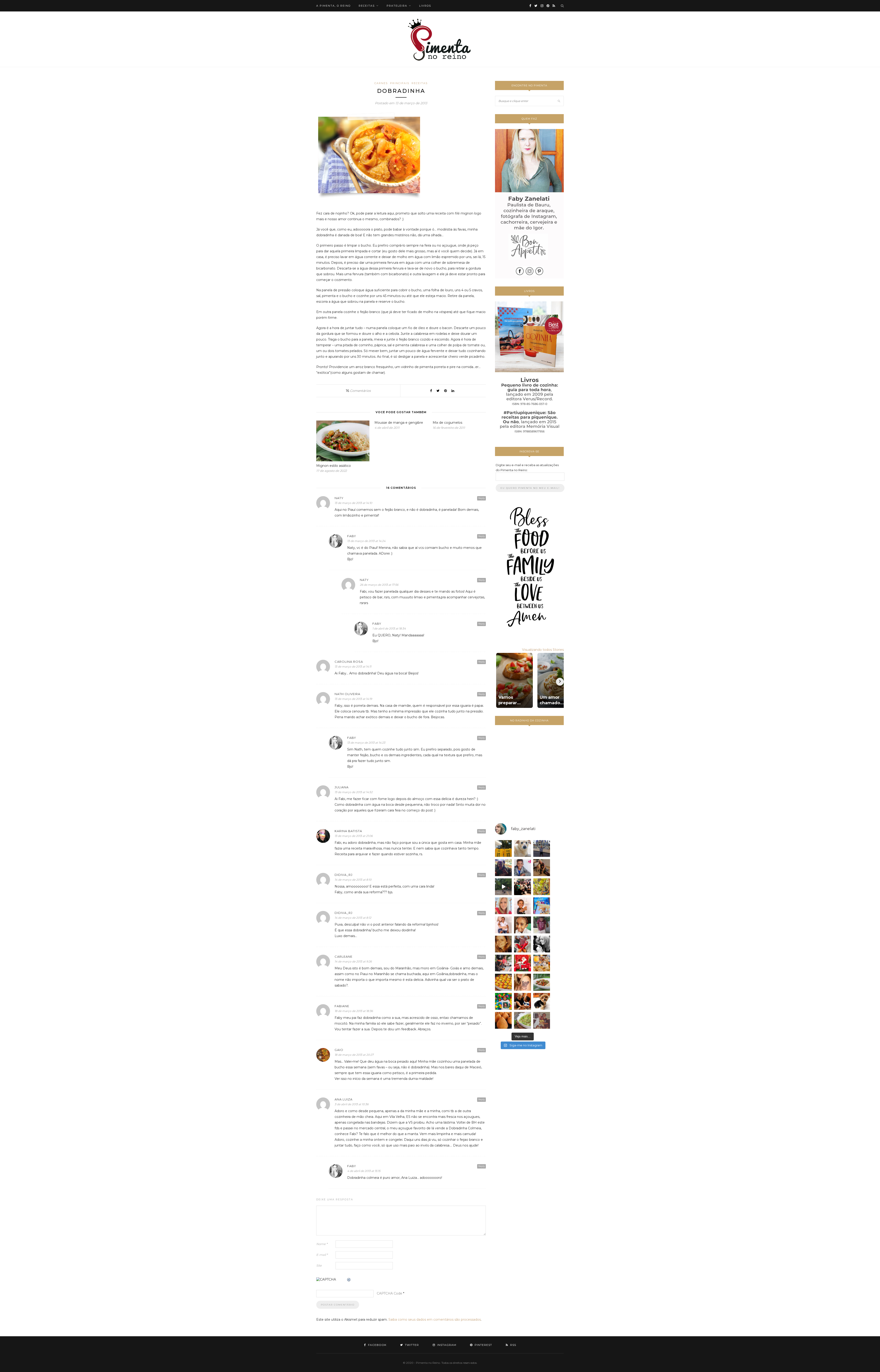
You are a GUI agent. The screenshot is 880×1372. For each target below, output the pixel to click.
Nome (321, 1244)
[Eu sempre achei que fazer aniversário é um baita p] (503, 905)
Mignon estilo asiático (333, 466)
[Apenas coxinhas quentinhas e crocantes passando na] (503, 1020)
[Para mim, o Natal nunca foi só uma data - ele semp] (522, 963)
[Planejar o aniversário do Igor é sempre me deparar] (541, 905)
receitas (367, 5)
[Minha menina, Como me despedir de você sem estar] (503, 963)
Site (319, 1265)
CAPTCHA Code (389, 1293)
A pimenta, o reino (333, 5)
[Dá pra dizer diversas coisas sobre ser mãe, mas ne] (522, 1001)
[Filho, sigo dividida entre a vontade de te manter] (522, 944)
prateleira (397, 5)
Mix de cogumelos (447, 423)
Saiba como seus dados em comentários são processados (434, 1319)
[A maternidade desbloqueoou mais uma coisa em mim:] (503, 848)
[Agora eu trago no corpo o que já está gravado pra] (522, 982)
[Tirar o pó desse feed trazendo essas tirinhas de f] (541, 982)
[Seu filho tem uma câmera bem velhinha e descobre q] (541, 1020)
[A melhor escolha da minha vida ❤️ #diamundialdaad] (541, 924)
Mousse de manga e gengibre (398, 423)
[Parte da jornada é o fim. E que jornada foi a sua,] (541, 1001)
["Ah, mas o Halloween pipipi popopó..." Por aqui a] (503, 982)
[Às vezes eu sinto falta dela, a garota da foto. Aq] (503, 944)
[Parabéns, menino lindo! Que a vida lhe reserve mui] (503, 1001)
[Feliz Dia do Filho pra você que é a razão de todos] (522, 924)
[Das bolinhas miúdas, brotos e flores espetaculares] (541, 886)
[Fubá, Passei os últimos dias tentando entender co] (522, 848)
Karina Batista (348, 831)
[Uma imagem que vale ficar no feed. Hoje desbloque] (503, 886)
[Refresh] (349, 1280)
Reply (481, 498)
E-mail (322, 1255)
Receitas (420, 83)
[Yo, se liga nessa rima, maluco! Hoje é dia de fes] (522, 867)
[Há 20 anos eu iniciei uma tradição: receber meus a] (522, 886)
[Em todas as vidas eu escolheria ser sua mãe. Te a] (503, 924)
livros (425, 5)
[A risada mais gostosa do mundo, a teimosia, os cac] (541, 944)
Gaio (339, 1050)
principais (399, 83)
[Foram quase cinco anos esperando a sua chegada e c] (522, 905)
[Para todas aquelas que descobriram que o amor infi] (541, 867)
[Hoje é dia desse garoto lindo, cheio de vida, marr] (541, 848)
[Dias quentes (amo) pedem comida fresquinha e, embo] (522, 1020)
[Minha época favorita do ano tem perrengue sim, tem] (541, 963)
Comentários (358, 391)
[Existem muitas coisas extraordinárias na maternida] (503, 867)
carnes (381, 83)
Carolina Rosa (349, 661)
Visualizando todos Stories (543, 650)
